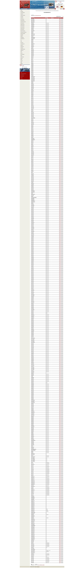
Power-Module (22, 54)
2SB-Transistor (22, 24)
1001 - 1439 (39, 15)
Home (21, 72)
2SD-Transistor (22, 28)
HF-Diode (22, 11)
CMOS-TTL (22, 50)
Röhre (21, 55)
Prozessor (22, 42)
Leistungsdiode (23, 12)
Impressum (38, 566)
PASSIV (21, 63)
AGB (35, 566)
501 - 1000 (36, 15)
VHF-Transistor (22, 20)
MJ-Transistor (22, 29)
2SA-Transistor (22, 25)
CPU (21, 41)
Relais (21, 59)
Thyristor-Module (23, 15)
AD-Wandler (22, 37)
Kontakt (21, 77)
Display (22, 58)
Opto (21, 51)
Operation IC (22, 46)
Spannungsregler (23, 33)
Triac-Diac (22, 16)
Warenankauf (22, 76)
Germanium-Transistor (23, 32)
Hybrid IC (22, 45)
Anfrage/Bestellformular (23, 73)
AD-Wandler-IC (22, 38)
